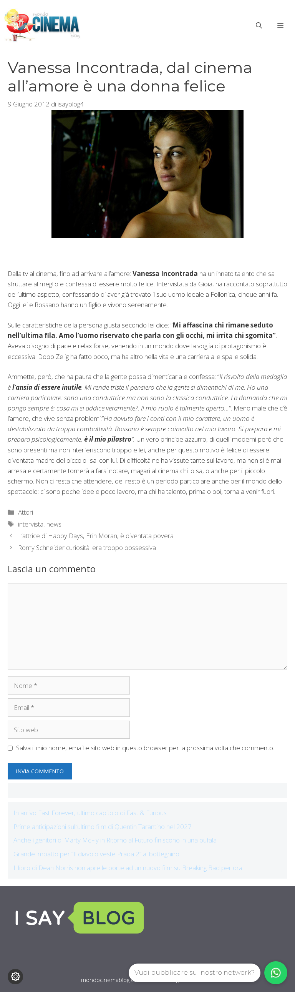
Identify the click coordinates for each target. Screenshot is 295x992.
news (53, 524)
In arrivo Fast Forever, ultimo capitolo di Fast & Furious (90, 812)
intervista (30, 524)
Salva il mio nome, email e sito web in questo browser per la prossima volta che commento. (145, 747)
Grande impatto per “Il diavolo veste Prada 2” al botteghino (96, 853)
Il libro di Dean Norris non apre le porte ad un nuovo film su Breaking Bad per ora (127, 867)
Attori (25, 512)
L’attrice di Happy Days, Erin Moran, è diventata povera (96, 535)
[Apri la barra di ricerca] (259, 25)
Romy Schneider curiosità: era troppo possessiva (87, 547)
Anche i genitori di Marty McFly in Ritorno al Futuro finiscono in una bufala (115, 840)
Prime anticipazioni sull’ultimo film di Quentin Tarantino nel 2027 (102, 826)
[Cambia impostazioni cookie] (15, 976)
